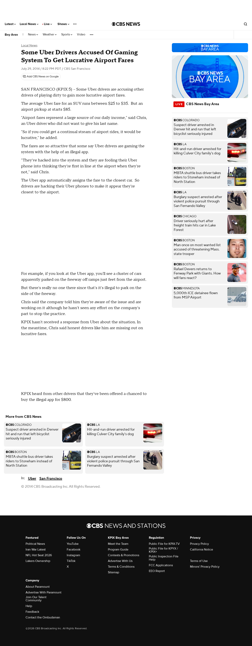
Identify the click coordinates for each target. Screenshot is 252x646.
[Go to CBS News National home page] (126, 24)
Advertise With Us (120, 561)
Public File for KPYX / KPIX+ (163, 550)
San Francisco (50, 478)
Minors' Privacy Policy (205, 566)
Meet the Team (118, 543)
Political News (35, 543)
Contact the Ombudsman (43, 617)
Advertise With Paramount (43, 592)
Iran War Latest (36, 549)
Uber (32, 478)
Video (81, 34)
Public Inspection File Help (163, 558)
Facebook (73, 549)
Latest (9, 24)
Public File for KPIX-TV (164, 543)
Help (29, 606)
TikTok (71, 561)
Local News (28, 24)
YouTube (73, 543)
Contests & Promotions (123, 555)
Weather (49, 34)
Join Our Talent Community (36, 599)
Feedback (32, 611)
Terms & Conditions (121, 566)
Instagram (73, 555)
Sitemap (113, 572)
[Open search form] (245, 24)
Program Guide (118, 549)
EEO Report (157, 571)
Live (47, 24)
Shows (62, 24)
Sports (66, 34)
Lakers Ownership (38, 561)
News (32, 34)
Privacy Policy (199, 543)
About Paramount (38, 586)
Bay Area (11, 35)
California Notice (201, 549)
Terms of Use (199, 561)
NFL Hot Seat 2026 (39, 555)
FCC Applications (161, 565)
